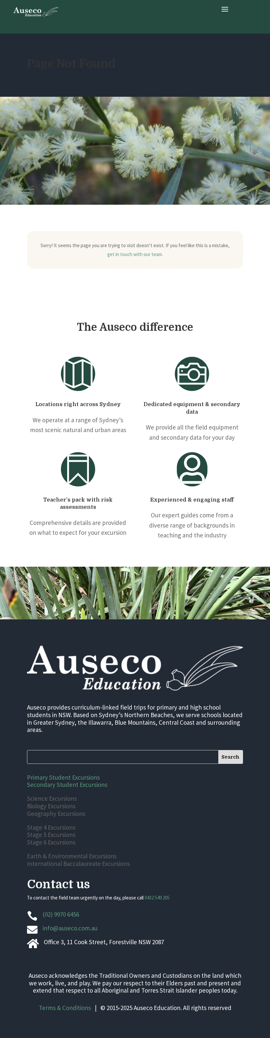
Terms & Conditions (65, 1008)
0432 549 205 (157, 898)
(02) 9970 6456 (60, 914)
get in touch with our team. (135, 254)
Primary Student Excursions (63, 777)
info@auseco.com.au (69, 928)
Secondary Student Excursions (67, 785)
